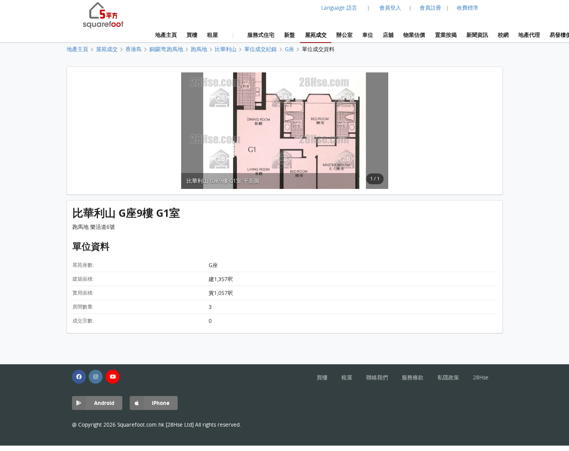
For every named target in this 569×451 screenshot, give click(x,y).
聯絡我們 (377, 377)
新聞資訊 (477, 34)
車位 (367, 34)
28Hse (480, 377)
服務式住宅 (260, 34)
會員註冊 (430, 7)
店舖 (388, 34)
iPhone (161, 402)
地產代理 (529, 34)
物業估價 (414, 34)
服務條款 (412, 377)
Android (104, 402)
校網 (503, 34)
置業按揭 (446, 34)
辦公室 (344, 34)
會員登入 (390, 7)
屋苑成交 (316, 34)
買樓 (192, 34)
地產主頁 (166, 34)
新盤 (289, 34)
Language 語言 (339, 7)
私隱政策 (448, 377)
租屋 (212, 34)
